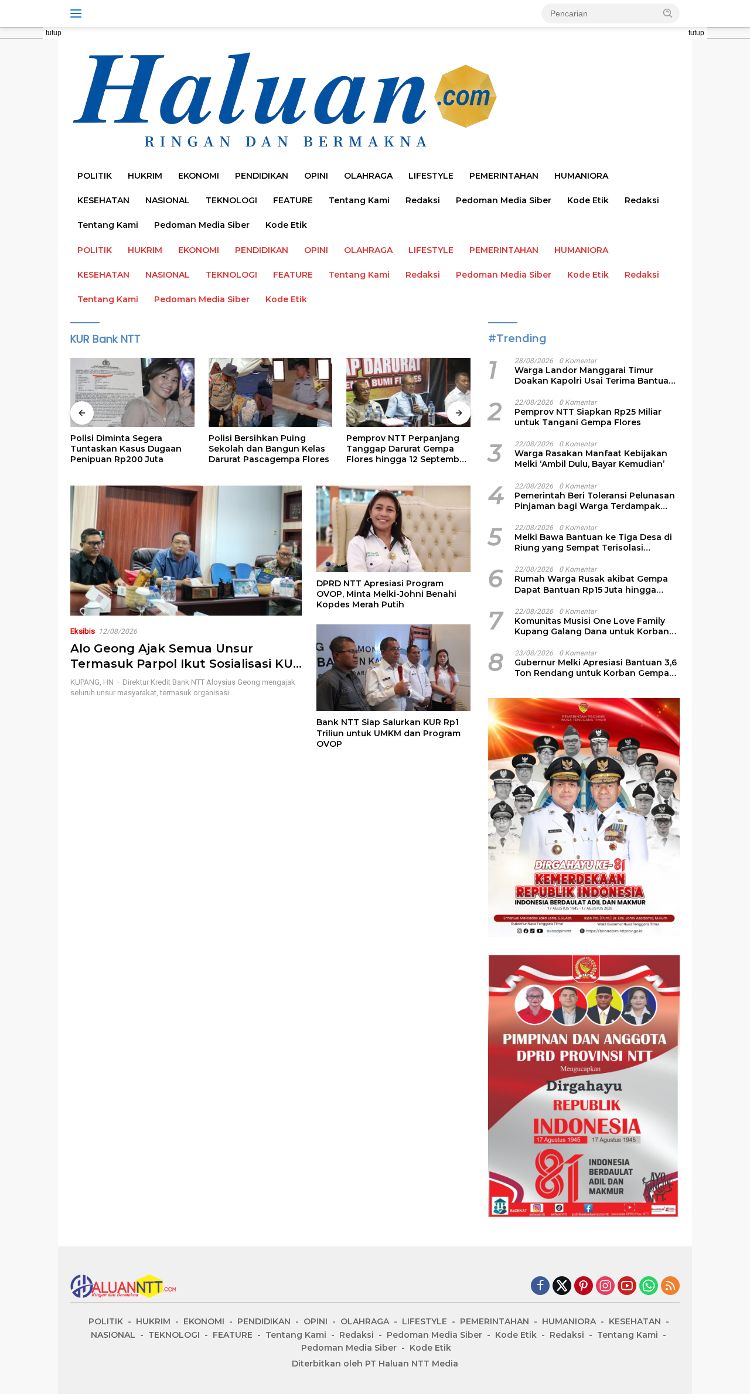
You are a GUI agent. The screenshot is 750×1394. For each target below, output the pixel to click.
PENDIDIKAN (261, 175)
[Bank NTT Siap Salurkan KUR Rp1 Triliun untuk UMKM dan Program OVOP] (393, 667)
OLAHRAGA (368, 175)
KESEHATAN (103, 200)
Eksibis (82, 631)
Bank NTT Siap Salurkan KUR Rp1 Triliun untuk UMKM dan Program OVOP (388, 733)
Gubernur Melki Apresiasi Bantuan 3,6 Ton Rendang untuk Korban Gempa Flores (595, 667)
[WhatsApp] (648, 1286)
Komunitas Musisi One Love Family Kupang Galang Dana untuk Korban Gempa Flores (591, 626)
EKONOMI (198, 175)
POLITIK (94, 175)
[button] (668, 13)
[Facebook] (540, 1286)
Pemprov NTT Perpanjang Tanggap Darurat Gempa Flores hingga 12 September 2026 (407, 449)
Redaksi (422, 200)
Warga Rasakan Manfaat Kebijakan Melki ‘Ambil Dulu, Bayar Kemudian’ (590, 458)
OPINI (316, 175)
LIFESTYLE (431, 175)
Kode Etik (588, 200)
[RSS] (670, 1286)
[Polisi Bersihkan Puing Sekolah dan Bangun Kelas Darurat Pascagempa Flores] (271, 393)
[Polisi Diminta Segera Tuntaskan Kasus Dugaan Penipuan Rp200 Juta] (132, 393)
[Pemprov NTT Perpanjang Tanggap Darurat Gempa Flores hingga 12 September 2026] (408, 393)
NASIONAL (167, 200)
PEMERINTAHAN (503, 175)
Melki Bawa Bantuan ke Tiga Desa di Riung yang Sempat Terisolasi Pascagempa (593, 542)
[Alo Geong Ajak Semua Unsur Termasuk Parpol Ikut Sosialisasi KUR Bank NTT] (186, 551)
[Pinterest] (583, 1286)
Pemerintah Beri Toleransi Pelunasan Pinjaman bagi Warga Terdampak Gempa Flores (594, 500)
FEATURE (293, 200)
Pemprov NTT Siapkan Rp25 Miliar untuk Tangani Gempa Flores (588, 417)
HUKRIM (145, 175)
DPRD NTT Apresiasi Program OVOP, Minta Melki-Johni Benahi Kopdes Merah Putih (386, 594)
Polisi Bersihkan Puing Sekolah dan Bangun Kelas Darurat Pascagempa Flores (269, 448)
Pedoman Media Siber (503, 200)
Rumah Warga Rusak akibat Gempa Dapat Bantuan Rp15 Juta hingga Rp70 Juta (591, 583)
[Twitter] (562, 1286)
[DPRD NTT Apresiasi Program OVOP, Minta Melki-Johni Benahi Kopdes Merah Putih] (393, 529)
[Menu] (78, 13)
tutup (54, 33)
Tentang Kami (359, 200)
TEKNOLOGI (231, 200)
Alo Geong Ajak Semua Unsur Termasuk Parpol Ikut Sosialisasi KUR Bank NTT (186, 663)
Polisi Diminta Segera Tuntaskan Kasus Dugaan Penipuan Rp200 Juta (126, 448)
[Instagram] (605, 1286)
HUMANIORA (581, 175)
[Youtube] (627, 1286)
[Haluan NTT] (287, 100)
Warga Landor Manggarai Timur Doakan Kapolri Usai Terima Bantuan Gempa (594, 375)
